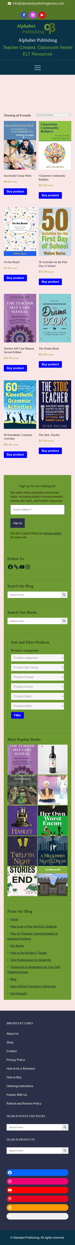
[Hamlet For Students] (22, 820)
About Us (13, 1033)
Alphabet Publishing (37, 40)
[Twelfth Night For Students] (22, 851)
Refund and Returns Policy (24, 1103)
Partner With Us (17, 1094)
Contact (12, 1051)
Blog (13, 979)
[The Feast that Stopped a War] (22, 790)
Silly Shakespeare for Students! (30, 960)
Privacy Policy (16, 1059)
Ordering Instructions (20, 1086)
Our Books (17, 945)
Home (14, 919)
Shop (10, 1042)
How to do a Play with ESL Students (33, 926)
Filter (17, 715)
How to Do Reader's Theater (28, 952)
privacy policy (53, 533)
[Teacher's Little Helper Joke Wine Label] (53, 759)
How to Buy (14, 1077)
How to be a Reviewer (21, 1068)
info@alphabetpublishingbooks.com (38, 3)
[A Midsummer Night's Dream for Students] (53, 851)
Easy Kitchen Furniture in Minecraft (33, 986)
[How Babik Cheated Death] (53, 790)
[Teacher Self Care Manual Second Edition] (22, 759)
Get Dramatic (18, 993)
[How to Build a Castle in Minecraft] (53, 881)
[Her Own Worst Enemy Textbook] (53, 820)
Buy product (15, 191)
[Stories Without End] (22, 881)
